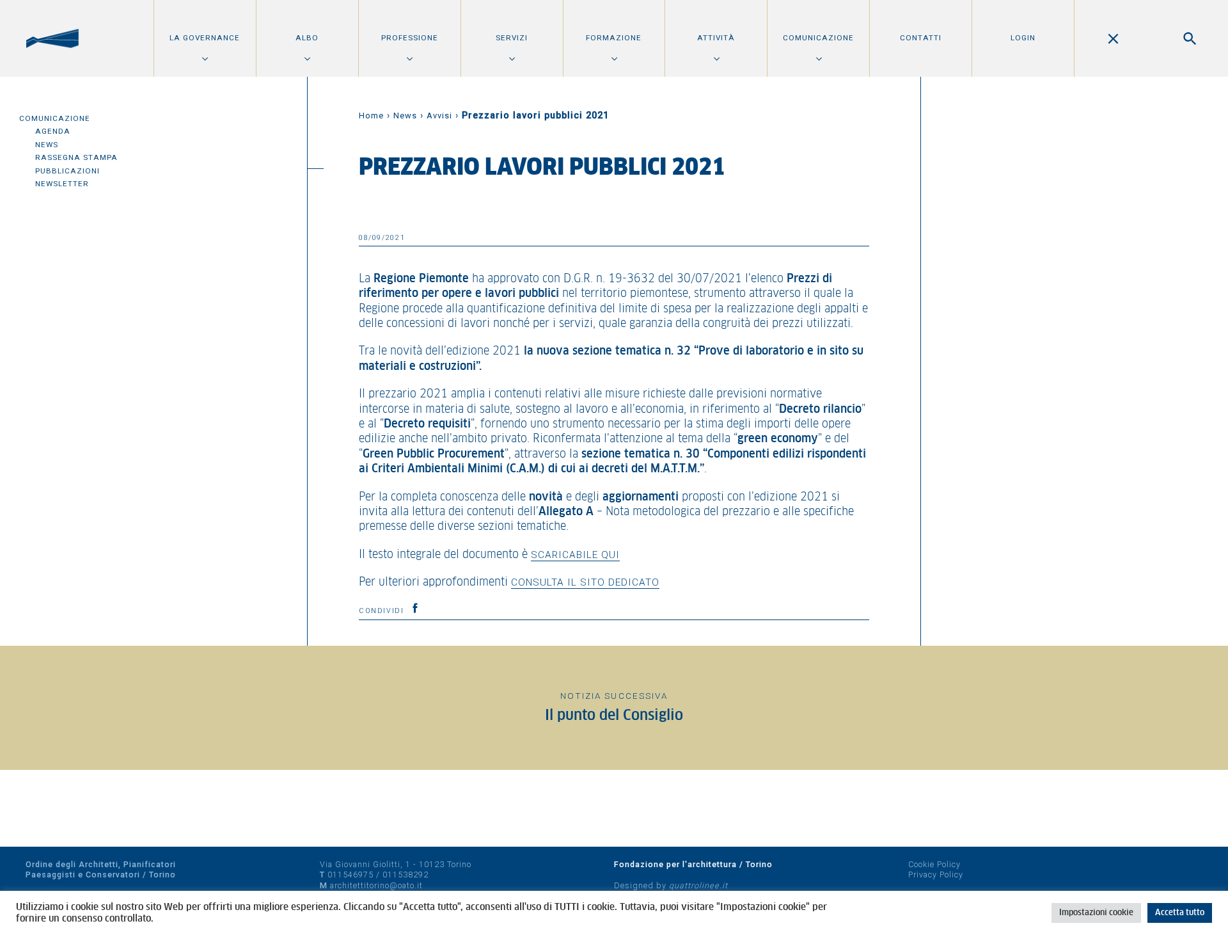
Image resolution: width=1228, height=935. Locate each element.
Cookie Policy (934, 864)
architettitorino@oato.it (376, 885)
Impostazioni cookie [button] (1096, 913)
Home (371, 115)
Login (1023, 37)
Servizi (512, 37)
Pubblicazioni (67, 170)
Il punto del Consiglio (614, 715)
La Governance (204, 37)
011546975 (350, 874)
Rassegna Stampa (76, 157)
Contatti (920, 37)
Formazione (614, 37)
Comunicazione (818, 37)
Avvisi (439, 115)
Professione (409, 37)
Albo (307, 37)
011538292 (405, 874)
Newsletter (62, 183)
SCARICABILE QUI (575, 555)
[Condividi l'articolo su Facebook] (415, 608)
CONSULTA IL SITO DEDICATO (585, 582)
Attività (716, 37)
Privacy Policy (935, 874)
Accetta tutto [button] (1179, 913)
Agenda (52, 131)
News (46, 144)
